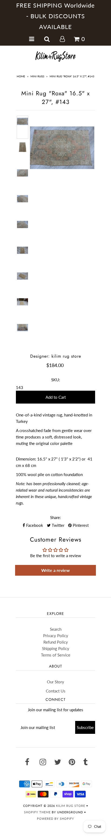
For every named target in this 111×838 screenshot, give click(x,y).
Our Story (55, 681)
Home (21, 76)
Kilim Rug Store (70, 805)
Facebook (34, 525)
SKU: (55, 379)
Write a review (55, 570)
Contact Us (55, 690)
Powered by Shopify (55, 818)
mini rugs (37, 76)
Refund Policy (55, 642)
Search (55, 629)
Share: (55, 517)
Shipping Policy (55, 648)
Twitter (57, 525)
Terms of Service (55, 654)
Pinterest (80, 525)
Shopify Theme (37, 812)
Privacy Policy (55, 635)
